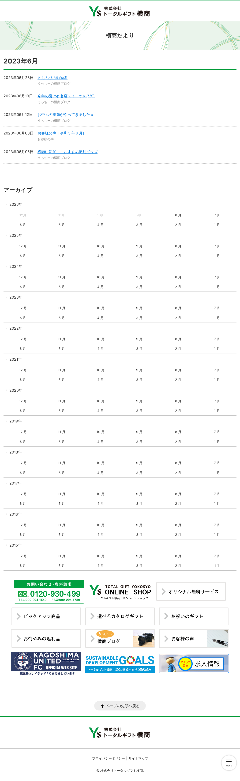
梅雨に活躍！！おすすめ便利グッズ (68, 151)
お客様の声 (46, 139)
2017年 (15, 483)
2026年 (15, 204)
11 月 (61, 246)
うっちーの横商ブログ (54, 83)
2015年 (15, 545)
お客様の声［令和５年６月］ (62, 133)
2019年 (15, 421)
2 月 (178, 225)
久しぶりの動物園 (53, 77)
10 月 (101, 246)
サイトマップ (138, 758)
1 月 (217, 225)
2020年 (15, 390)
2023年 (15, 297)
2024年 (15, 266)
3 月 (139, 225)
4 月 (100, 225)
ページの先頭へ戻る (123, 705)
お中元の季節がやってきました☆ (66, 114)
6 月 (23, 225)
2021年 (15, 359)
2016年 (15, 514)
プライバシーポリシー (108, 758)
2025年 (15, 235)
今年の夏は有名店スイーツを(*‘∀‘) (66, 96)
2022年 (15, 328)
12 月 (23, 246)
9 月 (139, 246)
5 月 (62, 225)
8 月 (178, 215)
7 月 (217, 215)
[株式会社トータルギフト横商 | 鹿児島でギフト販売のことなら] (120, 11)
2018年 (15, 452)
